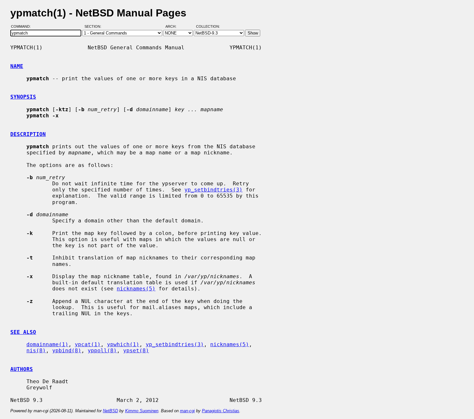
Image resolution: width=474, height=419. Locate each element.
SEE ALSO (23, 332)
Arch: (173, 27)
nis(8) (36, 350)
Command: (23, 27)
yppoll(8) (102, 350)
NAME (16, 66)
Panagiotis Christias (220, 410)
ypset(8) (136, 350)
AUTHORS (21, 369)
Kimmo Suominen (141, 410)
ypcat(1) (88, 344)
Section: (94, 27)
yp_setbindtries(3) (213, 190)
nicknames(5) (136, 289)
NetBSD (110, 410)
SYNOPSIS (23, 97)
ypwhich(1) (123, 344)
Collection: (208, 27)
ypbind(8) (66, 350)
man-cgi (187, 410)
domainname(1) (47, 344)
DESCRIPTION (28, 134)
